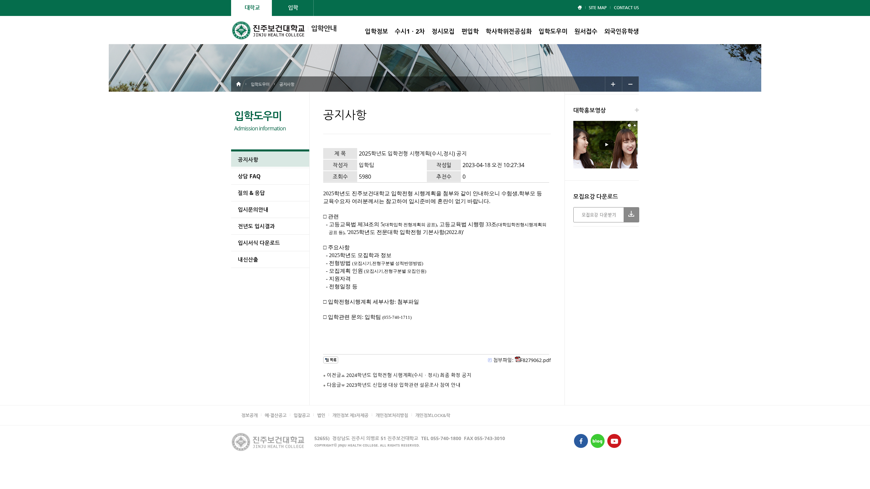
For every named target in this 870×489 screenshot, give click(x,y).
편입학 (470, 31)
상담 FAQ (249, 176)
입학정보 (376, 31)
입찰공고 (302, 415)
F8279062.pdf (535, 360)
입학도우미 (553, 31)
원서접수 (585, 31)
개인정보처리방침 (392, 415)
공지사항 (248, 159)
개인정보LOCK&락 (432, 415)
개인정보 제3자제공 (350, 415)
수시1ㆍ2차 (410, 31)
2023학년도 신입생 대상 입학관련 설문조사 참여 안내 (403, 385)
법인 (321, 415)
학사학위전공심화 (509, 31)
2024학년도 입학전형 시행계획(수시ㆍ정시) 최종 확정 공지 (408, 375)
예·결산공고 (275, 415)
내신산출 (248, 259)
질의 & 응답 (251, 193)
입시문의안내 (253, 209)
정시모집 (443, 31)
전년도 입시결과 (256, 226)
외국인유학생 (621, 31)
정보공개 (249, 415)
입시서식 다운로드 (259, 243)
